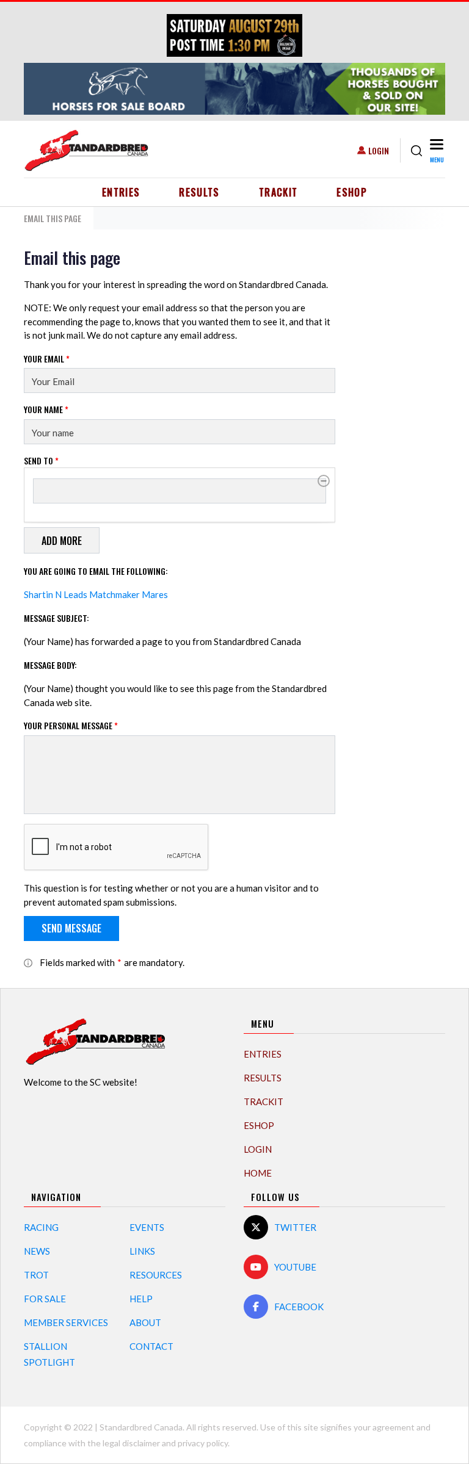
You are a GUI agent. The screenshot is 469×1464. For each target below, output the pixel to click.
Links (142, 1251)
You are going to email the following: (96, 570)
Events (146, 1227)
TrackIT (278, 192)
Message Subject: (56, 617)
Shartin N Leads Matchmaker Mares (96, 594)
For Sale (45, 1298)
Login (378, 150)
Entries (121, 192)
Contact (151, 1346)
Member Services (66, 1322)
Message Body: (50, 664)
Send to (41, 460)
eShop (351, 192)
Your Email (47, 358)
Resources (155, 1274)
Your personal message (71, 725)
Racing (41, 1227)
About (145, 1322)
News (37, 1251)
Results (199, 192)
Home (258, 1172)
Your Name (46, 409)
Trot (36, 1274)
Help (141, 1298)
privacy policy (203, 1443)
